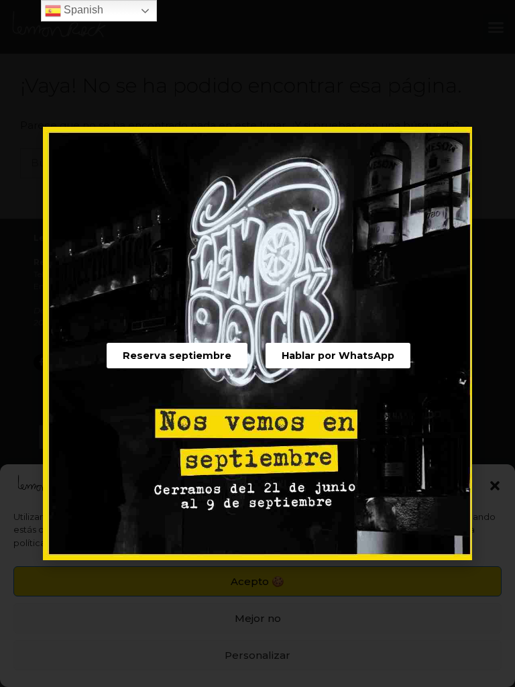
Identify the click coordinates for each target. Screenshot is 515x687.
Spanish (82, 9)
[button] (177, 355)
